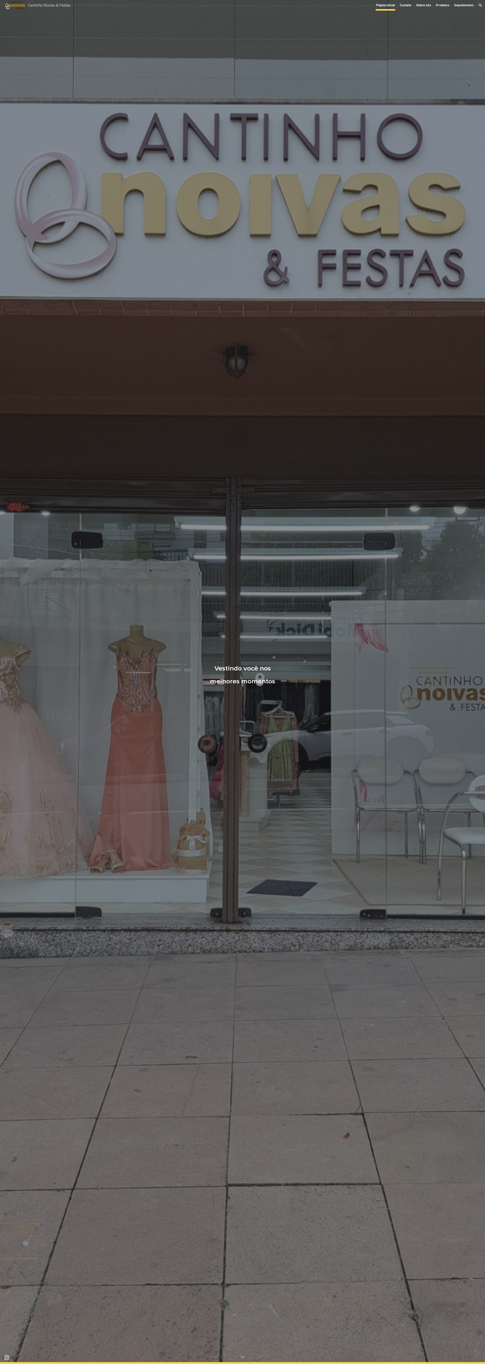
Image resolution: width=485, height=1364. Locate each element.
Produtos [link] (442, 5)
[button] (480, 5)
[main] (242, 682)
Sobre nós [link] (423, 5)
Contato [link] (405, 5)
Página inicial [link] (385, 5)
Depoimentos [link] (464, 5)
